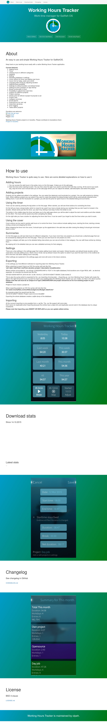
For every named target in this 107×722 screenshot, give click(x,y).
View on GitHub (31, 36)
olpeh (76, 715)
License (45, 2)
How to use (19, 2)
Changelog (38, 2)
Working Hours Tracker (40, 715)
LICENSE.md (10, 700)
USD (12, 116)
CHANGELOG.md (12, 583)
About (12, 2)
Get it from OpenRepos (46, 36)
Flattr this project (60, 36)
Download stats (28, 2)
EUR (12, 115)
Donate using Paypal (74, 36)
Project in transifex (12, 121)
